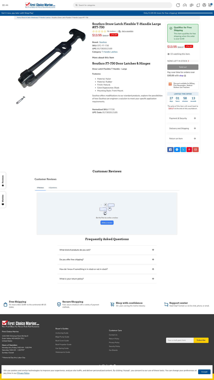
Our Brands (113, 350)
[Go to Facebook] (170, 149)
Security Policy (114, 346)
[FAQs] (198, 5)
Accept (204, 371)
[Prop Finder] (178, 5)
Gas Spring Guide (62, 348)
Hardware (35, 18)
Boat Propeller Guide (63, 344)
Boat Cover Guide (62, 340)
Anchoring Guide (61, 333)
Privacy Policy (114, 342)
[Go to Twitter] (183, 149)
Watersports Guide (62, 352)
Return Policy (114, 339)
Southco (103, 42)
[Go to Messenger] (177, 149)
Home (19, 18)
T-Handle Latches (45, 18)
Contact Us (113, 335)
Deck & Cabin (26, 18)
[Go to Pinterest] (189, 149)
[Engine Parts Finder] (185, 5)
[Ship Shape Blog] (191, 5)
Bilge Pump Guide (62, 337)
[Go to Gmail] (195, 149)
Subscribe (201, 340)
